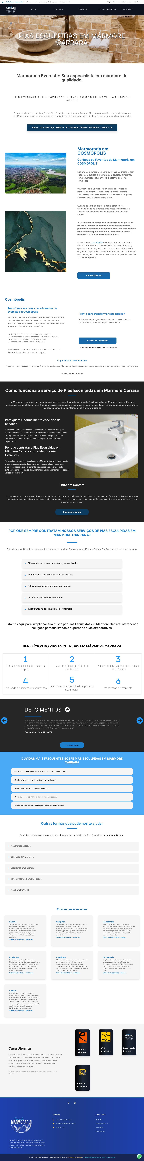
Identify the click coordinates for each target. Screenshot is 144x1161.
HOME (33, 9)
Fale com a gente (72, 512)
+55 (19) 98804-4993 (63, 1120)
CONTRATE (58, 9)
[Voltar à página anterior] (68, 1103)
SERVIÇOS (83, 9)
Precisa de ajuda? (72, 745)
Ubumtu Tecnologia (75, 1157)
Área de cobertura (102, 1123)
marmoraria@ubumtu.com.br (65, 1123)
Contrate (99, 1120)
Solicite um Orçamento (97, 341)
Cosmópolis (97, 242)
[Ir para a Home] (74, 1103)
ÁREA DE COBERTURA (107, 9)
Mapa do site (100, 1131)
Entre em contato (94, 275)
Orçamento (99, 1127)
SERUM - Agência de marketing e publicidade (99, 1157)
